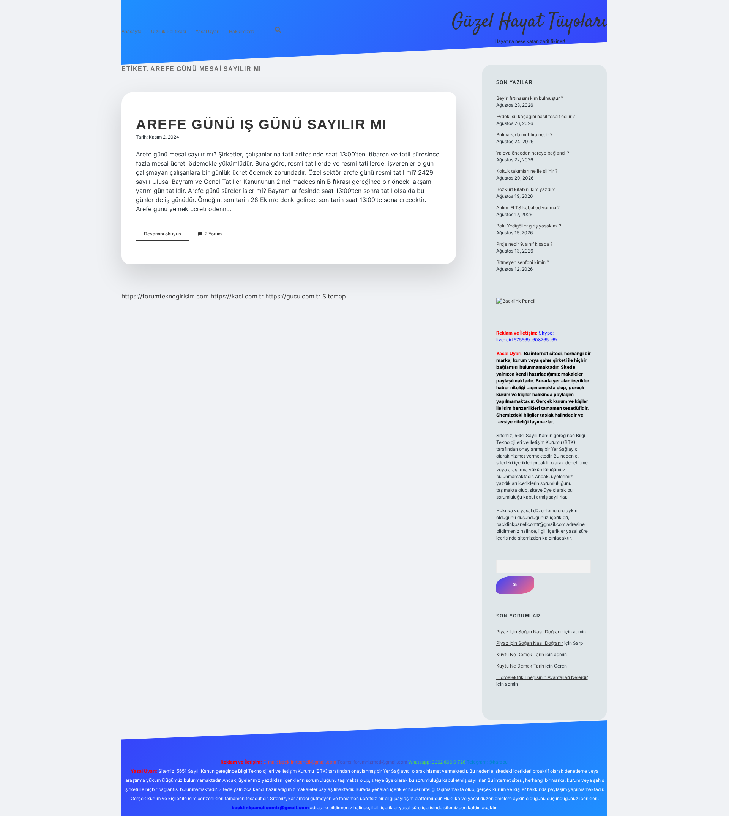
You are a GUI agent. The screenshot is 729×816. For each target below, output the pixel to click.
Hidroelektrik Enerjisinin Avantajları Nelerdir (542, 677)
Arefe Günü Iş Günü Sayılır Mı (261, 124)
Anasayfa (132, 31)
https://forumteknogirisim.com (165, 296)
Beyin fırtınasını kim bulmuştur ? (529, 98)
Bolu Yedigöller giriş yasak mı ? (528, 226)
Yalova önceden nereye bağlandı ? (532, 153)
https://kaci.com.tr (237, 296)
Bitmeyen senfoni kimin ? (522, 262)
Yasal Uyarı (207, 31)
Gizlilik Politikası (168, 31)
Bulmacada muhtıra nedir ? (524, 134)
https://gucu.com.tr (292, 296)
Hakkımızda (241, 31)
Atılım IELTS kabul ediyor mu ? (528, 207)
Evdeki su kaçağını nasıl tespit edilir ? (535, 116)
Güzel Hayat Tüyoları (530, 22)
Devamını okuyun (166, 235)
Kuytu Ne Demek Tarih (520, 654)
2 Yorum (213, 234)
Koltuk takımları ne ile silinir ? (526, 171)
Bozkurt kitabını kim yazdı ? (525, 189)
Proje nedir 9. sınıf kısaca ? (524, 244)
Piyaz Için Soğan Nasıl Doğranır (529, 631)
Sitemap (334, 296)
